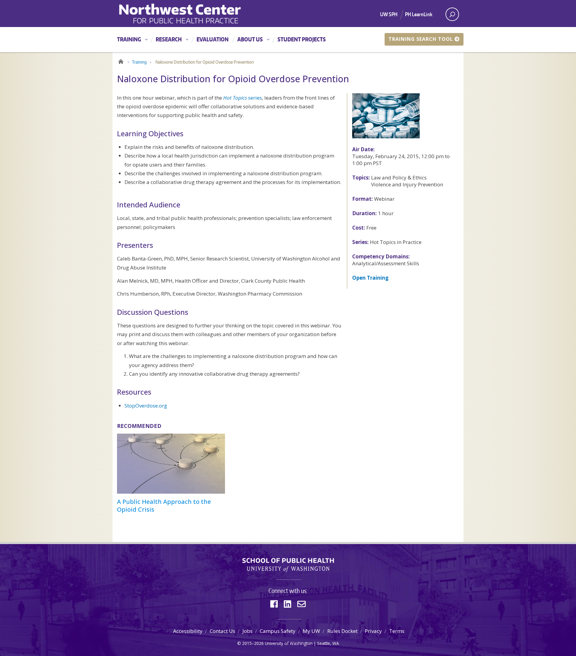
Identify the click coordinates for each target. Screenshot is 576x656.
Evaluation (212, 39)
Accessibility (187, 630)
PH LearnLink (418, 14)
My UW (311, 630)
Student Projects (302, 39)
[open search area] (452, 14)
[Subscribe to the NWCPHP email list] (301, 604)
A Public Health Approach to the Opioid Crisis (164, 505)
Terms (396, 630)
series (242, 97)
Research (169, 39)
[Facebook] (274, 604)
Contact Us (222, 630)
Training (129, 39)
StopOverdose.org (145, 405)
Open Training (370, 277)
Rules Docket (342, 630)
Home (120, 60)
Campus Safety (278, 630)
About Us (250, 39)
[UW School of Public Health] (288, 565)
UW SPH (389, 14)
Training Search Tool (420, 39)
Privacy (373, 630)
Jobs (247, 630)
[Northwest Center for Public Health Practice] (201, 14)
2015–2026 (253, 643)
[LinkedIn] (287, 604)
